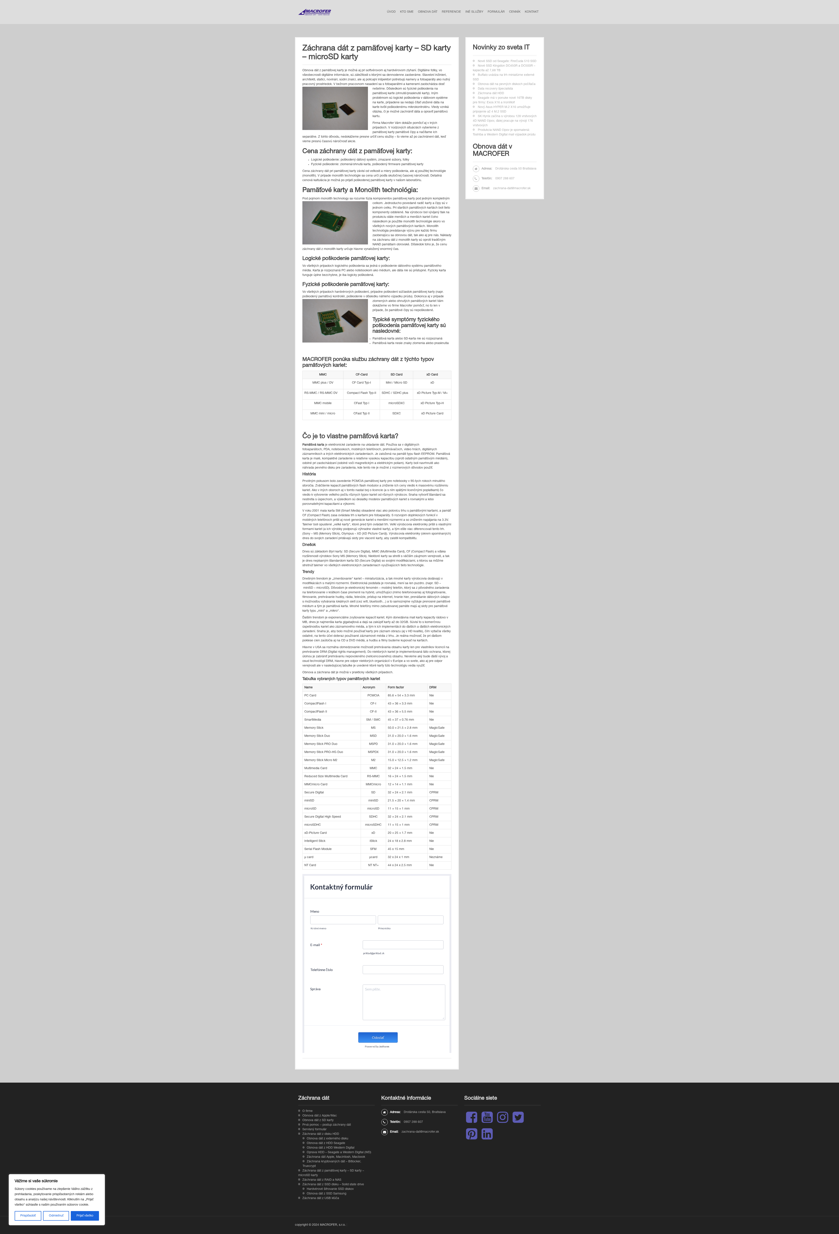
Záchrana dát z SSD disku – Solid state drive (333, 1184)
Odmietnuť (56, 1215)
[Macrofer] (314, 12)
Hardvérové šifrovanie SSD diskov (330, 1189)
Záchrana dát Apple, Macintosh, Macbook (336, 1157)
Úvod (391, 12)
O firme (307, 1111)
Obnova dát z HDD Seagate (326, 1143)
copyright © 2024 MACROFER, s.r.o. (320, 1225)
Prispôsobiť (28, 1215)
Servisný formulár (314, 1129)
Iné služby (474, 12)
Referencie (451, 12)
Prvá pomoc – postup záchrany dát (326, 1125)
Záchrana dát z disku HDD (320, 1134)
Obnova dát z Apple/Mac (319, 1115)
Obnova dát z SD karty (318, 1120)
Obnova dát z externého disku (327, 1138)
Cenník (514, 12)
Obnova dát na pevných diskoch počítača (507, 84)
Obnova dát (427, 12)
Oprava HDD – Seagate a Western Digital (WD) (339, 1152)
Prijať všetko (84, 1215)
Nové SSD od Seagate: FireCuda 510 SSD (507, 61)
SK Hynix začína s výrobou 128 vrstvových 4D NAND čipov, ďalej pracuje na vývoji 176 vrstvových (505, 121)
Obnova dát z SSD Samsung (326, 1193)
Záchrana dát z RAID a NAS (321, 1180)
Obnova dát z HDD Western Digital (330, 1147)
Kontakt (532, 12)
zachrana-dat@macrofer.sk (511, 188)
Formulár (496, 12)
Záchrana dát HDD (491, 93)
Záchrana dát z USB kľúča (320, 1198)
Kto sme (407, 12)
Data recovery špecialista (495, 88)
